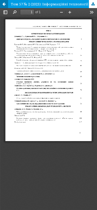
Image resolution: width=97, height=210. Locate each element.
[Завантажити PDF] (93, 4)
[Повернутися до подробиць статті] (4, 4)
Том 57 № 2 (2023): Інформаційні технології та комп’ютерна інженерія (54, 4)
